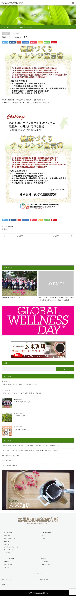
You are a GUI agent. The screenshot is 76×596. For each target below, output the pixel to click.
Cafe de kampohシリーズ (11, 547)
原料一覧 (6, 561)
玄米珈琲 (6, 541)
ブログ (42, 535)
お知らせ (42, 538)
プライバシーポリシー (46, 564)
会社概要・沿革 (44, 580)
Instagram (38, 573)
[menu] (73, 3)
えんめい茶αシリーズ (9, 550)
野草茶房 (6, 544)
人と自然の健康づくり (47, 533)
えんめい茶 (7, 535)
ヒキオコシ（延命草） (20, 416)
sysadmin (10, 226)
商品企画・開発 (8, 564)
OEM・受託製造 (9, 559)
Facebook (34, 573)
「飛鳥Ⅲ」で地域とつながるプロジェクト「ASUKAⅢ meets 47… (19, 384)
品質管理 (6, 567)
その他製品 (7, 553)
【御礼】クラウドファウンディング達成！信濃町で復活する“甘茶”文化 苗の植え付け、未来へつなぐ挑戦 (55, 299)
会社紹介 (5, 33)
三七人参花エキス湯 (9, 538)
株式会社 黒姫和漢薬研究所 (41, 593)
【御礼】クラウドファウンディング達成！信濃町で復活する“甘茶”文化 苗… (22, 393)
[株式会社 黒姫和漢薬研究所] (35, 3)
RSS (41, 573)
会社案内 (43, 559)
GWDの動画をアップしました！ (12, 297)
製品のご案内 (8, 533)
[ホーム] (2, 26)
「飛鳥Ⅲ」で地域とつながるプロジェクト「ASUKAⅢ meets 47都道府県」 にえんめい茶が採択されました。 (31, 445)
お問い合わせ (44, 561)
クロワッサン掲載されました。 (22, 429)
